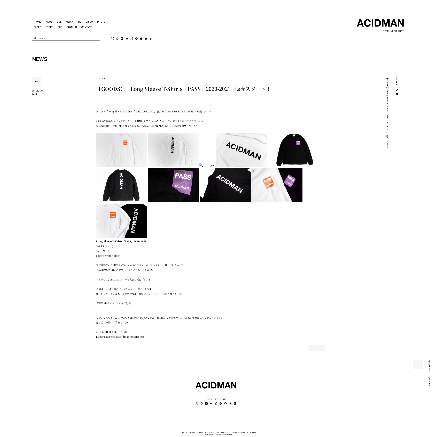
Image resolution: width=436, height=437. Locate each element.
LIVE (59, 21)
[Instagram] (117, 38)
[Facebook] (141, 38)
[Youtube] (126, 38)
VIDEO (37, 27)
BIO (79, 21)
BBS (60, 27)
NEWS (49, 21)
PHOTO (101, 21)
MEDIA (69, 21)
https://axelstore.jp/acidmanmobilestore (120, 336)
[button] (397, 90)
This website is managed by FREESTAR (218, 434)
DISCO (89, 21)
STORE (49, 27)
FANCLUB (72, 27)
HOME (37, 21)
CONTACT (86, 27)
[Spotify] (136, 38)
